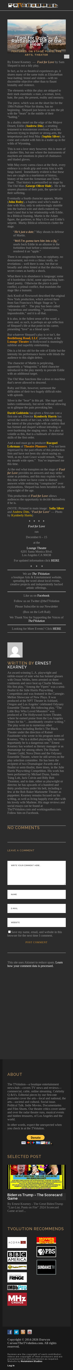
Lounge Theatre (36, 548)
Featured (19, 51)
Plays (49, 51)
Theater (41, 54)
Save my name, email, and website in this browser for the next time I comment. (34, 933)
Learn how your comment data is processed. (35, 964)
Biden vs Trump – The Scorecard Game (34, 1196)
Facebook (43, 595)
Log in (10, 1365)
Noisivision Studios (31, 1361)
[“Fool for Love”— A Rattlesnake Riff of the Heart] (17, 650)
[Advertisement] (36, 1008)
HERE (55, 560)
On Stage (35, 51)
